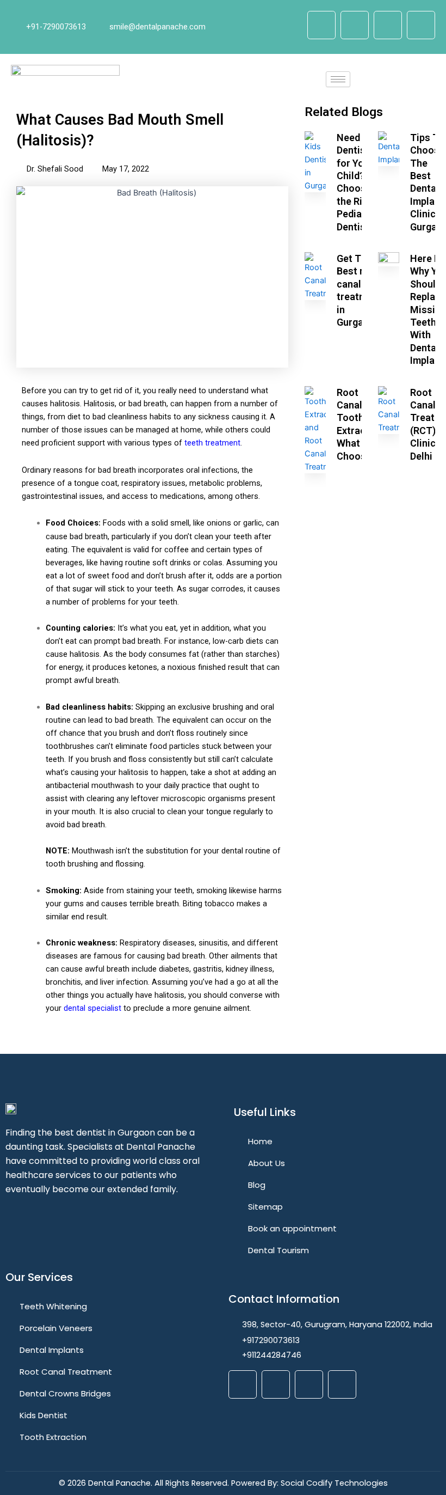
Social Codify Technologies (334, 1483)
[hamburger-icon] (338, 79)
